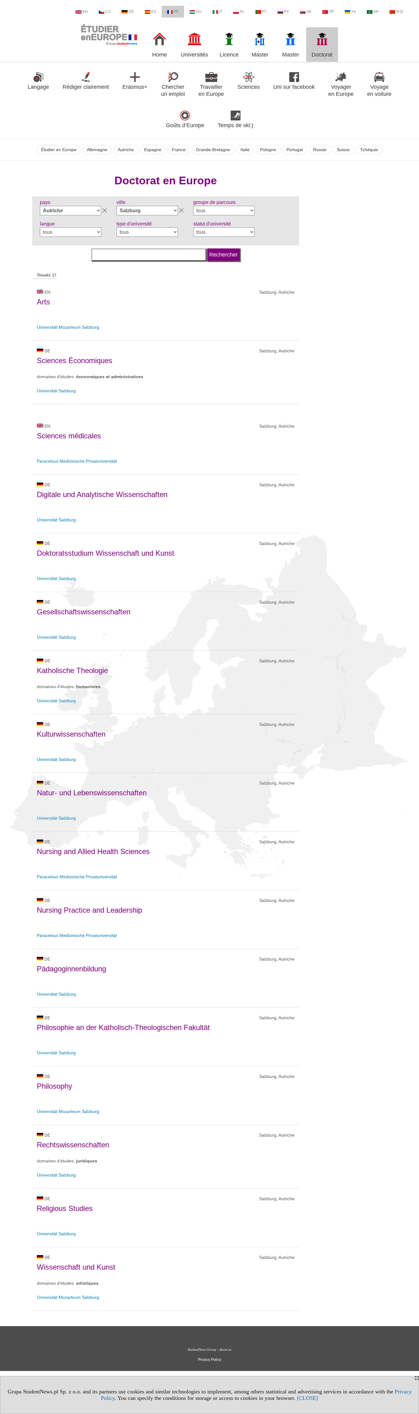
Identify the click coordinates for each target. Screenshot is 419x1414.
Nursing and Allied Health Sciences (93, 851)
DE (131, 12)
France (179, 149)
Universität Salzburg (56, 390)
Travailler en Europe (211, 90)
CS (107, 12)
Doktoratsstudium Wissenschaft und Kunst (105, 553)
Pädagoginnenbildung (71, 969)
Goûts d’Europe (185, 125)
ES (153, 12)
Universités (194, 55)
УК (353, 12)
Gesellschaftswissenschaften (83, 612)
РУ (286, 12)
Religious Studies (65, 1208)
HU (199, 12)
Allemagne (97, 149)
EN (85, 12)
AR (376, 12)
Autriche (126, 149)
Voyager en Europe (341, 90)
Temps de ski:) (235, 125)
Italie (245, 149)
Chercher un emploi (173, 90)
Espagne (152, 149)
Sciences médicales (69, 436)
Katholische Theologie (72, 670)
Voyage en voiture (379, 90)
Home (159, 55)
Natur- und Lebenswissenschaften (92, 793)
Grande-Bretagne (213, 149)
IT (220, 12)
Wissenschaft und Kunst (76, 1267)
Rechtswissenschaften (73, 1145)
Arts (43, 302)
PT (264, 12)
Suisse (343, 149)
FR (176, 12)
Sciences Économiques (74, 360)
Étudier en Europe (58, 149)
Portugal (294, 149)
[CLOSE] (307, 1398)
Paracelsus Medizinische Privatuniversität (77, 461)
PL (242, 12)
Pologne (268, 149)
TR (331, 12)
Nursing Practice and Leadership (89, 910)
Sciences (248, 87)
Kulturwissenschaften (71, 734)
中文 (399, 12)
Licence (229, 55)
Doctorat (322, 55)
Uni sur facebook (294, 87)
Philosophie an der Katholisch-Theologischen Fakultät (123, 1027)
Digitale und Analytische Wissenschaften (102, 494)
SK (308, 12)
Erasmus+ (135, 87)
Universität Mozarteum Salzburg (68, 327)
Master (260, 55)
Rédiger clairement (86, 87)
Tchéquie (369, 149)
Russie (319, 149)
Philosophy (54, 1086)
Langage (38, 87)
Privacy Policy (209, 1359)
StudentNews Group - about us (209, 1349)
